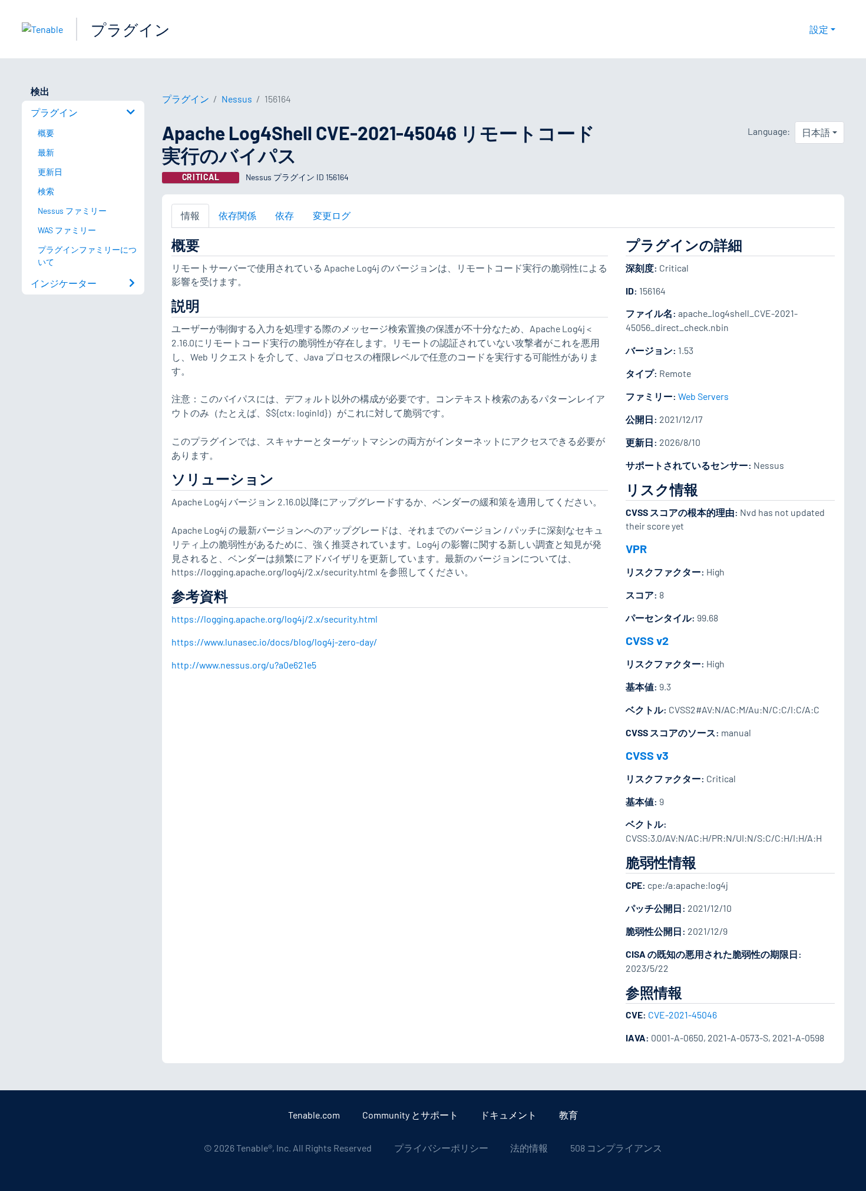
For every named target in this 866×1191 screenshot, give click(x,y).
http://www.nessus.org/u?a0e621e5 (243, 664)
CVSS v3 (647, 755)
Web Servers (703, 396)
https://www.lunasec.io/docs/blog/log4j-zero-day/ (274, 641)
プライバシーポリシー (441, 1147)
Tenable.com (314, 1114)
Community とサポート (410, 1114)
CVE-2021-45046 (682, 1014)
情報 (190, 215)
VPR (636, 548)
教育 (568, 1114)
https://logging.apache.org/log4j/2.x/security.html (274, 618)
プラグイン (130, 29)
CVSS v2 (647, 640)
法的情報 (529, 1147)
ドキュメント (508, 1114)
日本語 (816, 132)
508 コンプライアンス (616, 1147)
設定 (818, 29)
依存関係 (237, 215)
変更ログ (332, 215)
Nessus (237, 98)
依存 (284, 215)
